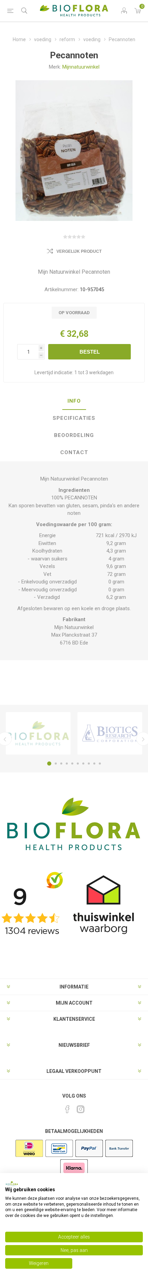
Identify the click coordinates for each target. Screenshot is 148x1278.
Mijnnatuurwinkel (80, 67)
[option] (38, 733)
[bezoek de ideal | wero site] (29, 1156)
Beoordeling (74, 435)
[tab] (74, 401)
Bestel (90, 352)
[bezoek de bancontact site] (59, 1156)
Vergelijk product (79, 251)
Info (74, 401)
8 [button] (89, 763)
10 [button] (100, 763)
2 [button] (56, 763)
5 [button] (72, 763)
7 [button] (83, 763)
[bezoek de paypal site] (89, 1156)
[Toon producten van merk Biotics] (109, 733)
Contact (74, 452)
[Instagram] (80, 1109)
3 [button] (61, 763)
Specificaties (74, 418)
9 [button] (94, 763)
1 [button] (49, 763)
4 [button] (67, 763)
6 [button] (78, 763)
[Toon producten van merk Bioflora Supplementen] (38, 733)
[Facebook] (67, 1109)
